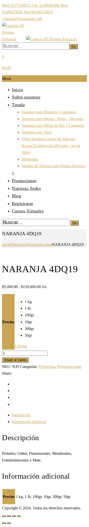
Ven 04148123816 (38, 12)
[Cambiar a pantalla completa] (9, 516)
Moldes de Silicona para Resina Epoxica (53, 166)
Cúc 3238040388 (45, 5)
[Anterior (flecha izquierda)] (4, 523)
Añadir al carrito (15, 360)
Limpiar (21, 346)
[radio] (29, 301)
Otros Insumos (51, 145)
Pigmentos (30, 159)
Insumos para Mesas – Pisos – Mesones (52, 119)
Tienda (18, 104)
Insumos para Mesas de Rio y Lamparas (53, 125)
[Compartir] (14, 516)
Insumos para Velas (37, 132)
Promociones (24, 180)
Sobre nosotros (26, 97)
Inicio (17, 89)
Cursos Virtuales (28, 210)
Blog (16, 195)
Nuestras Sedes (26, 188)
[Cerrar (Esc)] (19, 516)
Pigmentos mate (39, 244)
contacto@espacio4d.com (22, 19)
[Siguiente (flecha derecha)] (9, 523)
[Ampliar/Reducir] (4, 516)
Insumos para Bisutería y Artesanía (49, 112)
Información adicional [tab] (29, 422)
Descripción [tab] (21, 415)
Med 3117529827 (16, 5)
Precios (8, 322)
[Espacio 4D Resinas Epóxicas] (39, 39)
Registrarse (22, 203)
